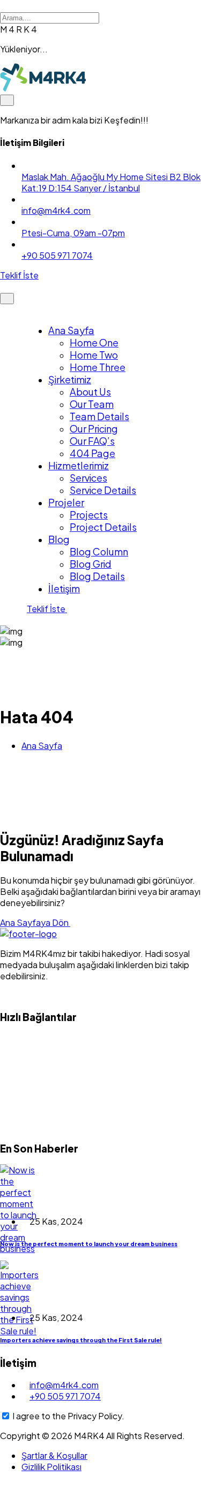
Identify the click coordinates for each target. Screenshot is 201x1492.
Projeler (66, 502)
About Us (90, 391)
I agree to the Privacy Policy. (68, 1415)
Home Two (94, 355)
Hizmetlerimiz (78, 465)
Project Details (103, 527)
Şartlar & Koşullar (54, 1455)
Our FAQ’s (92, 441)
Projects (89, 514)
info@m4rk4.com (56, 210)
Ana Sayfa (71, 330)
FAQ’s (23, 1104)
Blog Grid (90, 564)
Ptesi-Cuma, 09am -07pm (73, 232)
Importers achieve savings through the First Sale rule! (81, 1339)
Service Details (103, 490)
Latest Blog (34, 1082)
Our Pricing (94, 428)
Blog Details (97, 576)
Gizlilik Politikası (51, 1466)
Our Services (37, 1060)
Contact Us (34, 1126)
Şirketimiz (69, 379)
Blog (59, 539)
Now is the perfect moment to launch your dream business (88, 1243)
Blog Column (99, 551)
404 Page (92, 453)
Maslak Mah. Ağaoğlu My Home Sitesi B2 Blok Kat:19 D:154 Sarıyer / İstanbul (110, 182)
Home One (94, 342)
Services (88, 477)
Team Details (99, 416)
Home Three (97, 367)
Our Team (92, 404)
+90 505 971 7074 (57, 255)
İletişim (64, 588)
